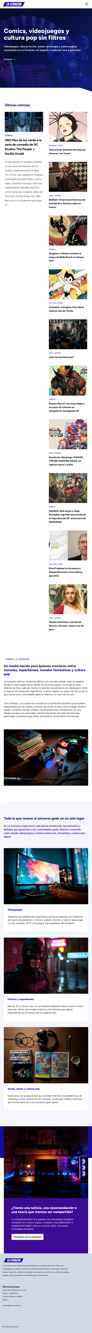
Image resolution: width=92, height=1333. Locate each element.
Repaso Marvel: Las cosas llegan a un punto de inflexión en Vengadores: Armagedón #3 (66, 407)
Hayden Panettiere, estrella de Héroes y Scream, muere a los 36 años (66, 626)
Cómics (9, 135)
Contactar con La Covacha (27, 1237)
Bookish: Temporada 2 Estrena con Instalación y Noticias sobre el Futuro (67, 203)
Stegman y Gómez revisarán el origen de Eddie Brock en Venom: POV (66, 257)
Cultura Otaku (56, 145)
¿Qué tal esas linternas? (61, 357)
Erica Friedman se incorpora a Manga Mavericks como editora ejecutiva (65, 572)
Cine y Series (55, 195)
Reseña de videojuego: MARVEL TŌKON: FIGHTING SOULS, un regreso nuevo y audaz (66, 461)
